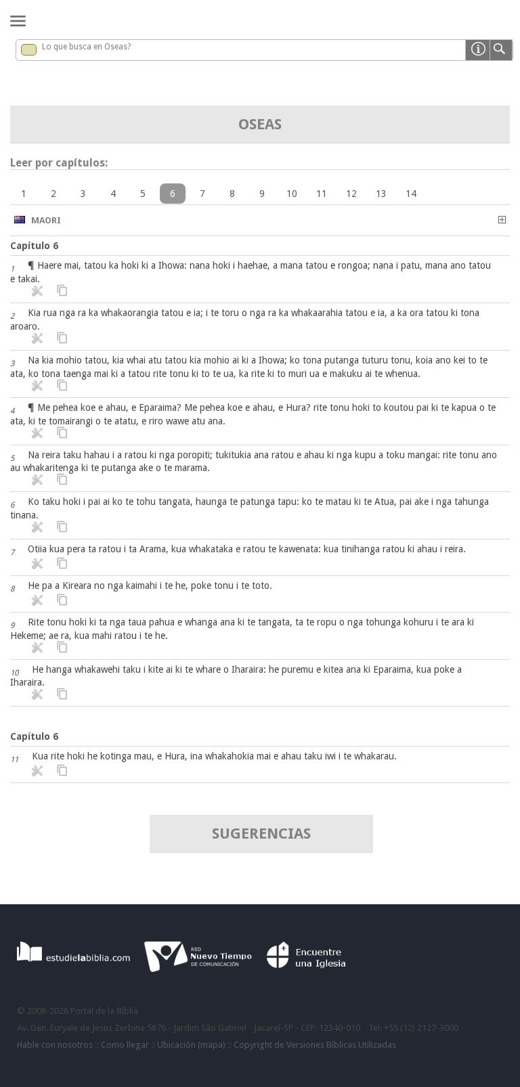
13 (381, 193)
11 (321, 193)
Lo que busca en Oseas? (86, 46)
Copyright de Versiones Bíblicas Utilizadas (315, 1045)
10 (291, 193)
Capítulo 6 (34, 245)
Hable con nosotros (55, 1045)
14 (411, 193)
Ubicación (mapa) (191, 1045)
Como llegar (125, 1045)
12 (351, 193)
